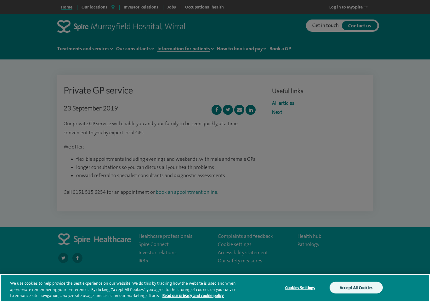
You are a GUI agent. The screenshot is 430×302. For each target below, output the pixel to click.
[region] (215, 288)
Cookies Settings (300, 287)
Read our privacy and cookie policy (193, 295)
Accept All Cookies (356, 287)
